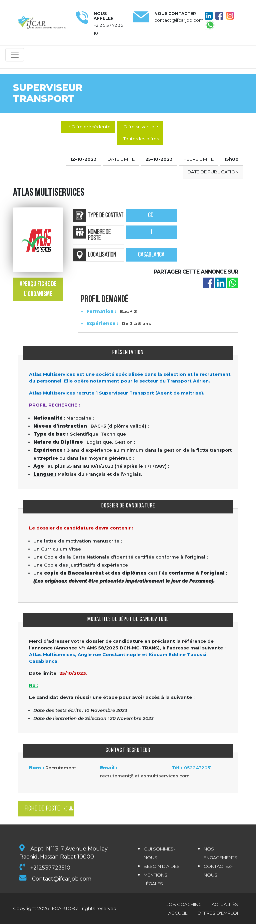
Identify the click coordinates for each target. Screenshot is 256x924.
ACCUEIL (177, 913)
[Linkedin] (220, 283)
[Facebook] (208, 283)
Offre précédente (89, 126)
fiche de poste (42, 808)
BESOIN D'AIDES (162, 866)
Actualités (225, 904)
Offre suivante (141, 126)
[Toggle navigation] (14, 54)
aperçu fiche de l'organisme (38, 289)
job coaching (184, 904)
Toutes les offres (141, 138)
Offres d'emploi (217, 913)
